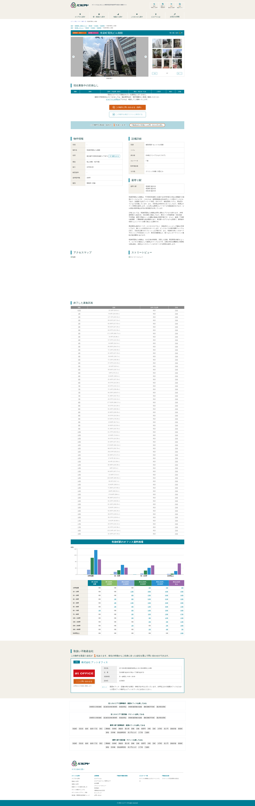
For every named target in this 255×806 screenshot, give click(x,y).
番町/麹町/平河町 (149, 707)
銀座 (86, 728)
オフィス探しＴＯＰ (76, 21)
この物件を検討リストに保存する (129, 114)
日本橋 (113, 732)
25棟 (181, 591)
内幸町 (114, 728)
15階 (79, 494)
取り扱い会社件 (176, 32)
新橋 (132, 728)
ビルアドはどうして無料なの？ (102, 781)
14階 (79, 478)
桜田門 (143, 728)
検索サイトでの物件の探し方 (79, 787)
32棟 (181, 599)
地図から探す (75, 784)
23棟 (149, 595)
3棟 (167, 588)
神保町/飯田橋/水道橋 (135, 707)
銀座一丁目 (93, 728)
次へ (179, 73)
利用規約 (96, 788)
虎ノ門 (166, 728)
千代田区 (96, 25)
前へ (155, 73)
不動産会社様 (165, 775)
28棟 (149, 591)
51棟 (166, 599)
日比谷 (81, 728)
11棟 (149, 614)
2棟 (132, 614)
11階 (79, 445)
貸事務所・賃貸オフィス (81, 25)
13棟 (131, 603)
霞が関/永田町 (161, 707)
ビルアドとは (97, 778)
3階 (79, 327)
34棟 (181, 595)
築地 (107, 732)
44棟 (166, 591)
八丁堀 (140, 732)
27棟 (181, 614)
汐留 (149, 728)
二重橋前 (107, 728)
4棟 (132, 607)
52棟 (149, 599)
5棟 (132, 610)
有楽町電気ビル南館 (111, 25)
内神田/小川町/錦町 (96, 707)
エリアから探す (76, 778)
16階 (79, 507)
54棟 (166, 595)
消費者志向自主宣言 (99, 790)
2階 (79, 317)
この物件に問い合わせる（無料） (129, 107)
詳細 (176, 310)
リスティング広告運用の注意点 (170, 778)
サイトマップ (97, 793)
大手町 (160, 728)
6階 (79, 373)
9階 (79, 419)
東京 (101, 728)
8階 (79, 402)
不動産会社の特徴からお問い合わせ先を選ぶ (147, 125)
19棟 (181, 633)
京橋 (137, 728)
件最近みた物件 (171, 6)
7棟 (182, 629)
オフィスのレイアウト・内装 (79, 792)
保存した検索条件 (163, 6)
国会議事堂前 (121, 732)
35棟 (166, 607)
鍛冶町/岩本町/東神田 (110, 707)
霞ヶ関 (127, 728)
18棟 (181, 625)
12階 (79, 458)
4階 (79, 337)
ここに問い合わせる (84, 681)
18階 (79, 530)
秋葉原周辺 (122, 707)
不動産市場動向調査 (122, 775)
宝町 (154, 728)
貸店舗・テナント (79, 27)
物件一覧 (84, 21)
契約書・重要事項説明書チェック (81, 795)
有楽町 (75, 728)
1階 (79, 314)
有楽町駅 (102, 25)
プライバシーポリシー (100, 785)
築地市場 (173, 728)
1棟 (150, 588)
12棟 (131, 591)
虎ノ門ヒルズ (132, 732)
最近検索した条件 (154, 6)
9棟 (132, 595)
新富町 (180, 728)
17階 (79, 520)
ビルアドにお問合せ (113, 99)
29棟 (166, 610)
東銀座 (121, 728)
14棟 (149, 610)
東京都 (90, 25)
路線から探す (75, 781)
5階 (79, 360)
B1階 (79, 310)
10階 (79, 432)
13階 (79, 468)
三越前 (147, 732)
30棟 (181, 603)
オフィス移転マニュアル (78, 789)
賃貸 (72, 25)
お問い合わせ (97, 795)
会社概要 (96, 783)
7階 (79, 386)
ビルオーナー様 (143, 775)
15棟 (149, 603)
